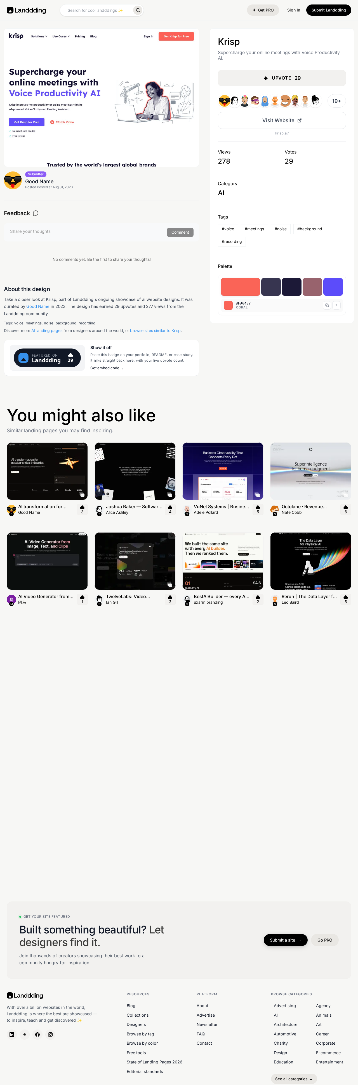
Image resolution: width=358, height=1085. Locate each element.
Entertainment (329, 1062)
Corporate (325, 1043)
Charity (281, 1043)
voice (18, 323)
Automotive (285, 1033)
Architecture (285, 1024)
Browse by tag (140, 1033)
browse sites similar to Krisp (155, 330)
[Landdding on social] (12, 1035)
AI (276, 1015)
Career (322, 1033)
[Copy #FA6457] (327, 305)
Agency (323, 1005)
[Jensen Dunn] (285, 101)
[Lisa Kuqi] (265, 101)
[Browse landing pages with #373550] (271, 287)
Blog (131, 1005)
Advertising (285, 1005)
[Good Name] (224, 101)
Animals (324, 1015)
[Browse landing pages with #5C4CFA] (333, 287)
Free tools (136, 1052)
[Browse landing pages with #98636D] (312, 287)
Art (319, 1024)
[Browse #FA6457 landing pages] (336, 305)
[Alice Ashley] (234, 101)
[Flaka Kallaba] (315, 101)
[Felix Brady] (305, 101)
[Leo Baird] (275, 101)
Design (280, 1052)
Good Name (38, 306)
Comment (180, 232)
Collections (138, 1015)
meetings (34, 323)
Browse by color (142, 1043)
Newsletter (207, 1024)
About (202, 1005)
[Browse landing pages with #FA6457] (240, 287)
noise (48, 323)
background (66, 323)
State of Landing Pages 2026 (154, 1062)
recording (87, 323)
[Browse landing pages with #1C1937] (292, 287)
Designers (136, 1024)
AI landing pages (46, 330)
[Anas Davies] (295, 101)
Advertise (206, 1015)
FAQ (201, 1033)
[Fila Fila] (244, 101)
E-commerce (328, 1052)
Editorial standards (145, 1071)
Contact (204, 1043)
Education (283, 1062)
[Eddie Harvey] (255, 101)
